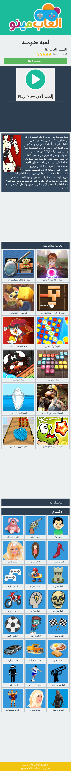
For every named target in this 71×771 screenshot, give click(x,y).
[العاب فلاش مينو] (35, 17)
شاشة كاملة (35, 61)
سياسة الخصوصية (30, 768)
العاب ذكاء (50, 49)
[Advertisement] (35, 217)
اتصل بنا (46, 768)
